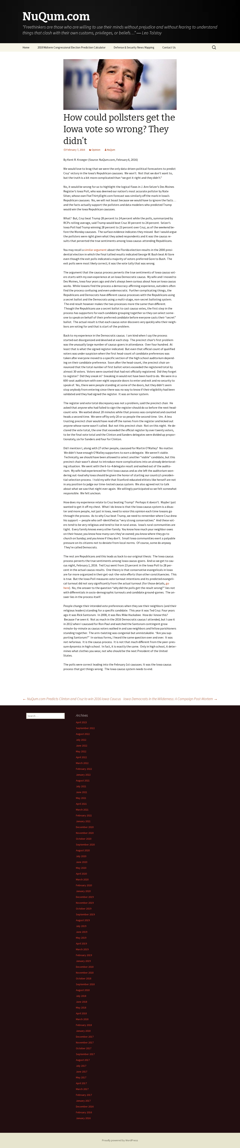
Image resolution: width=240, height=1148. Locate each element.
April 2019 (81, 943)
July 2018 (81, 996)
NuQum (111, 149)
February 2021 (84, 815)
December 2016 (85, 1106)
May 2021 (81, 798)
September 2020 (85, 844)
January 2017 (83, 1100)
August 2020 (83, 850)
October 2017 (83, 1048)
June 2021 (81, 792)
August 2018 (83, 990)
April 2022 (81, 757)
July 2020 (81, 856)
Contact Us (169, 47)
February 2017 (84, 1095)
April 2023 (81, 722)
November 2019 (85, 902)
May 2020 (81, 867)
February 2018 (84, 1025)
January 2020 (83, 891)
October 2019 (83, 908)
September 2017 (85, 1054)
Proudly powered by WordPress (120, 1140)
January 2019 (83, 961)
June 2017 (81, 1071)
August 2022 (83, 734)
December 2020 (85, 827)
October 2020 (83, 838)
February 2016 (84, 1112)
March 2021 (82, 809)
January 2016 (83, 1118)
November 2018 (85, 972)
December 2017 (85, 1036)
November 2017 (85, 1042)
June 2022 (81, 745)
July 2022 (81, 739)
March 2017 (82, 1089)
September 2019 (85, 914)
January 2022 (83, 774)
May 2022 (81, 751)
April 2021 (81, 803)
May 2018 (81, 1007)
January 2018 (83, 1031)
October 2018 (83, 978)
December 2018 (85, 966)
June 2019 (81, 932)
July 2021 (81, 786)
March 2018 (82, 1019)
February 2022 (84, 769)
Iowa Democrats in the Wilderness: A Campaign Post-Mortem (170, 698)
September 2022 (85, 728)
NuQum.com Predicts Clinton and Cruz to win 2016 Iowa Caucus (71, 698)
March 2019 (82, 949)
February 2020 (84, 885)
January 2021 (83, 821)
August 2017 (83, 1060)
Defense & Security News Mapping (134, 47)
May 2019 (81, 937)
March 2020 (82, 879)
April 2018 (81, 1013)
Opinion (96, 149)
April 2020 (81, 873)
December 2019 (85, 897)
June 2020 (81, 862)
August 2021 (83, 780)
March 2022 (82, 763)
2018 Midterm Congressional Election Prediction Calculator (72, 47)
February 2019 (84, 955)
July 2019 (81, 926)
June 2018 (81, 1001)
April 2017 (81, 1083)
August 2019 (83, 920)
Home (25, 47)
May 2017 (81, 1077)
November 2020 (85, 833)
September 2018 (85, 984)
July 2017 (81, 1065)
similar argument (95, 250)
